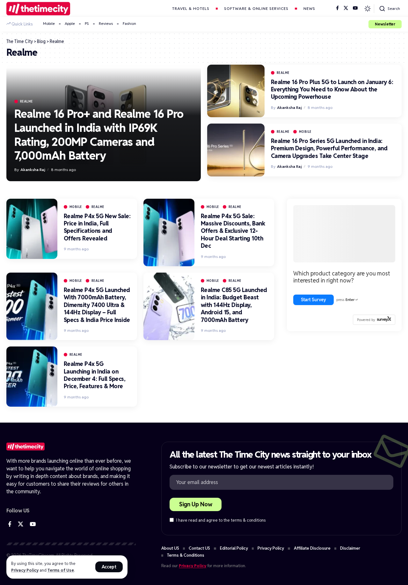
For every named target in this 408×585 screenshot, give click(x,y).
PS (87, 23)
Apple (70, 23)
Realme (26, 101)
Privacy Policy (25, 570)
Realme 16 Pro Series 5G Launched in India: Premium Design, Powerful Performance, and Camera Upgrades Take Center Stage (329, 148)
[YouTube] (355, 8)
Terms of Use (60, 570)
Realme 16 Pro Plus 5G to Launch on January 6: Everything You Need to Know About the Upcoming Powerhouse (332, 89)
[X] (346, 8)
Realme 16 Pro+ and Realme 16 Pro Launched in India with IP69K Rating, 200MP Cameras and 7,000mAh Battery (98, 135)
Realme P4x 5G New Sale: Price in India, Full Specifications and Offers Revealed (97, 227)
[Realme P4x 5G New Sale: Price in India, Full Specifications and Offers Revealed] (31, 229)
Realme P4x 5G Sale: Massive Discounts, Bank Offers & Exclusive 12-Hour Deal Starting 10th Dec (233, 231)
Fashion (129, 23)
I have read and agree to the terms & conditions (221, 520)
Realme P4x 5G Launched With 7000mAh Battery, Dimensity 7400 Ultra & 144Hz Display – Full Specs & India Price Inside (97, 305)
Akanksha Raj (32, 169)
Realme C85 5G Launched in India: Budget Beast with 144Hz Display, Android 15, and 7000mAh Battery (234, 305)
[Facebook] (337, 8)
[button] (109, 566)
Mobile (49, 23)
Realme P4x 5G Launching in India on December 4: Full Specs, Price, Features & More (95, 375)
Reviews (106, 23)
